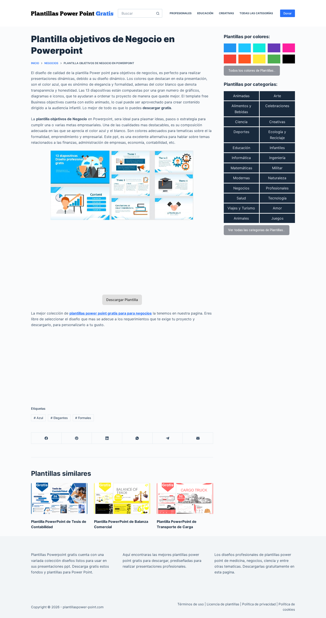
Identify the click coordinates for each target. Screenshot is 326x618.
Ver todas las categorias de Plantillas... (256, 230)
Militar (277, 168)
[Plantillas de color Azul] (230, 47)
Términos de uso (190, 604)
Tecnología (277, 198)
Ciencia (241, 122)
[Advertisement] (122, 255)
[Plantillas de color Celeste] (244, 47)
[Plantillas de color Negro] (289, 59)
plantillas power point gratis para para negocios (110, 313)
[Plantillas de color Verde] (274, 59)
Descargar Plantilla (122, 299)
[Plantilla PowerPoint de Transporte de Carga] (185, 498)
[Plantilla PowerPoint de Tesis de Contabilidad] (59, 498)
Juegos (277, 218)
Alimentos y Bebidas (241, 109)
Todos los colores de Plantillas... (251, 71)
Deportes (241, 132)
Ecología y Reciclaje (277, 135)
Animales (241, 218)
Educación (205, 13)
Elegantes (59, 418)
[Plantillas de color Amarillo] (259, 59)
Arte (277, 96)
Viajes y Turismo (241, 208)
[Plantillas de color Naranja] (244, 59)
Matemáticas (241, 168)
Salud (241, 198)
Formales (83, 418)
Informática (241, 157)
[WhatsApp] (137, 438)
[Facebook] (46, 438)
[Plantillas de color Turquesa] (259, 47)
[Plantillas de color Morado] (274, 47)
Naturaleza (277, 178)
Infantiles (277, 148)
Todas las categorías (256, 13)
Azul (38, 418)
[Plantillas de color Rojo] (230, 59)
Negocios (241, 188)
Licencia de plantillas (223, 604)
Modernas (241, 178)
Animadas (241, 96)
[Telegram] (168, 438)
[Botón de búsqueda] (157, 13)
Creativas (226, 13)
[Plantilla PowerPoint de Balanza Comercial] (122, 498)
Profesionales (181, 13)
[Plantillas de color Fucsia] (289, 47)
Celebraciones (277, 106)
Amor (277, 208)
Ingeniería (277, 157)
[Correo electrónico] (198, 438)
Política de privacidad (259, 604)
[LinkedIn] (107, 438)
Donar (287, 13)
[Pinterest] (77, 438)
